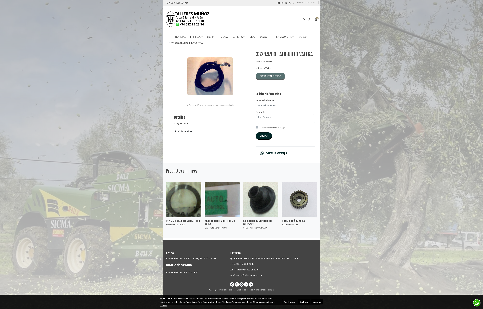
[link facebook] (278, 3)
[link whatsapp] (293, 3)
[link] (188, 19)
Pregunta (260, 112)
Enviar (264, 135)
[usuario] (309, 19)
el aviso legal (279, 127)
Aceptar (317, 301)
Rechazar (304, 301)
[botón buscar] (303, 19)
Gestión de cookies (245, 290)
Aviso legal (213, 290)
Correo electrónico (265, 100)
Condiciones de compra (264, 290)
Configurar (289, 301)
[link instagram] (282, 3)
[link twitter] (289, 3)
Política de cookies (227, 290)
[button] (196, 37)
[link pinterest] (286, 3)
